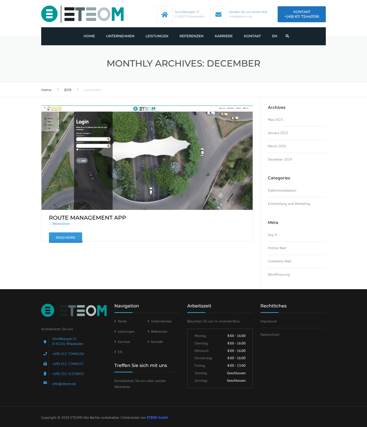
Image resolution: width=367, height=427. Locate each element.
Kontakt (252, 36)
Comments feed (279, 261)
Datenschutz (269, 334)
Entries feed (277, 248)
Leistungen (157, 36)
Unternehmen (120, 36)
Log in (272, 234)
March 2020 (277, 146)
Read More (65, 237)
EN (274, 36)
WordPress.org (279, 274)
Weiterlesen (61, 223)
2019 (67, 90)
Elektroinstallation (282, 190)
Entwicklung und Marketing (289, 203)
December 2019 (280, 159)
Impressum (268, 321)
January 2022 (278, 133)
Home (89, 36)
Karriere (224, 36)
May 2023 (275, 119)
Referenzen (191, 36)
